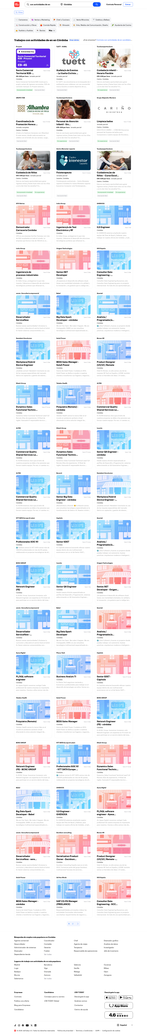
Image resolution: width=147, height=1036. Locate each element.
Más (50, 30)
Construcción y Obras (27, 25)
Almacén (66, 25)
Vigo (46, 968)
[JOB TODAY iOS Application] (110, 997)
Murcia (17, 975)
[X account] (31, 1025)
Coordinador (49, 941)
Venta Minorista (82, 20)
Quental (100, 293)
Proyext (19, 46)
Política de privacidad (65, 1030)
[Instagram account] (19, 1025)
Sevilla (76, 968)
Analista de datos (111, 944)
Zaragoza (107, 975)
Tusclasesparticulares (105, 46)
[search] (97, 4)
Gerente (47, 947)
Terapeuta (78, 947)
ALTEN (99, 383)
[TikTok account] (15, 1025)
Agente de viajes (80, 944)
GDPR (97, 1030)
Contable (48, 944)
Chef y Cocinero (63, 20)
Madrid (17, 965)
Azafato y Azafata (26, 30)
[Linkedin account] (35, 1025)
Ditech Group (21, 383)
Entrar (128, 4)
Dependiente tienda (22, 954)
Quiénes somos (80, 1001)
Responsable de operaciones (85, 951)
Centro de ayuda (81, 1009)
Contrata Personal (113, 4)
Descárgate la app (81, 997)
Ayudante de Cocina (123, 25)
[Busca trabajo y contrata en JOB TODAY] (17, 4)
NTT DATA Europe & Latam (25, 518)
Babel (58, 293)
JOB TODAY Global (51, 1001)
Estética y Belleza (103, 20)
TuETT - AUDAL (61, 46)
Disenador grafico (111, 941)
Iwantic (99, 428)
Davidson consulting (63, 832)
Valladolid (78, 975)
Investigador (109, 947)
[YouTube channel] (27, 1025)
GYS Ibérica (20, 203)
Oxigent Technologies (64, 248)
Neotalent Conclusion (24, 338)
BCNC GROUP (21, 563)
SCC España (101, 248)
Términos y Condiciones (84, 1030)
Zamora (47, 975)
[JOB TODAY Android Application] (126, 997)
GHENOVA (100, 203)
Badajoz (17, 972)
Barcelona (48, 965)
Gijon (106, 972)
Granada (47, 972)
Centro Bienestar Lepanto (65, 149)
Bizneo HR (100, 338)
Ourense (107, 965)
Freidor (47, 951)
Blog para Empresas (22, 1005)
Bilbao (106, 968)
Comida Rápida (49, 25)
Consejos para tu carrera (54, 997)
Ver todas (48, 954)
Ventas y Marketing (42, 20)
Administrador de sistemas (25, 947)
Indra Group (60, 203)
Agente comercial (21, 941)
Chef (76, 941)
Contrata (18, 997)
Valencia (77, 965)
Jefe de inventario (111, 951)
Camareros (23, 20)
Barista (42, 30)
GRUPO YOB (20, 98)
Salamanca (18, 978)
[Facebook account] (23, 1025)
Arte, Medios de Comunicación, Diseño (92, 25)
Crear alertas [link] (74, 40)
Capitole (59, 518)
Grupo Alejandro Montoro (106, 98)
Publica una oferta (21, 1001)
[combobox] (44, 4)
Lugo (16, 968)
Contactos (78, 1005)
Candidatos (19, 1009)
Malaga (77, 972)
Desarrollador (19, 944)
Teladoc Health (61, 383)
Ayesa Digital (20, 653)
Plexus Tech (60, 653)
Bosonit (59, 473)
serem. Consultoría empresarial (27, 293)
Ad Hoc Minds (61, 877)
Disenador (18, 951)
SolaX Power (61, 338)
